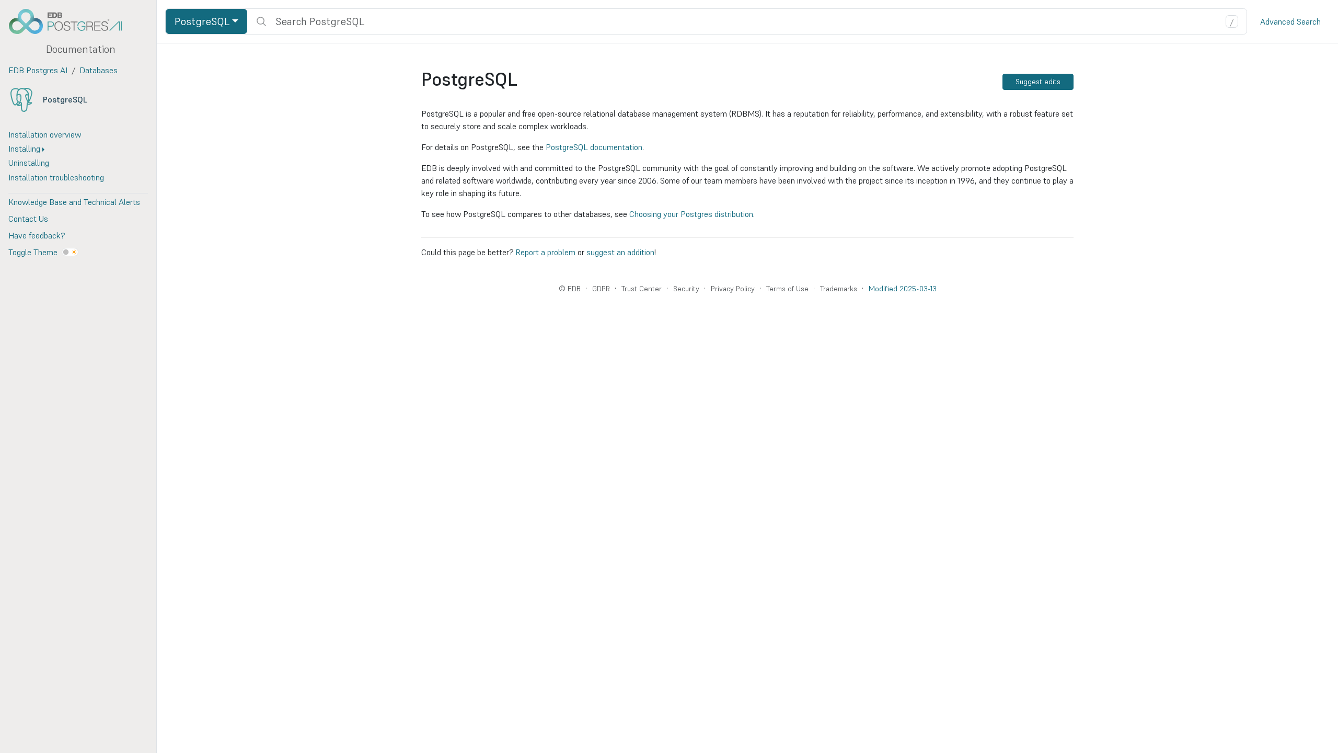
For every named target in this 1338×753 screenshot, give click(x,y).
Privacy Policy (733, 288)
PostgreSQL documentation (594, 147)
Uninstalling (28, 162)
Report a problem (545, 252)
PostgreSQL (65, 99)
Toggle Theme (32, 252)
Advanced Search (1290, 21)
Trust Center (641, 288)
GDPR (601, 288)
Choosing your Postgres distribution (691, 214)
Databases (98, 70)
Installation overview (44, 134)
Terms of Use (787, 288)
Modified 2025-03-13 (903, 288)
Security (686, 288)
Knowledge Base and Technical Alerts (74, 202)
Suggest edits (1038, 81)
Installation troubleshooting (56, 177)
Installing (24, 148)
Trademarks (838, 288)
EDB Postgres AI (37, 70)
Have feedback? (36, 235)
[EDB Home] (71, 21)
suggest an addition (620, 252)
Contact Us (28, 218)
